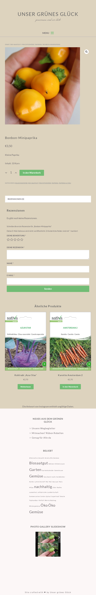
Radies (59, 487)
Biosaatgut (38, 463)
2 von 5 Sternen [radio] (11, 239)
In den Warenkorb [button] (70, 387)
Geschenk (47, 477)
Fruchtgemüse (28, 44)
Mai (47, 482)
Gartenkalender (48, 470)
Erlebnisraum (60, 464)
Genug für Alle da (41, 437)
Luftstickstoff (40, 482)
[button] (86, 51)
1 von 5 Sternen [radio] (8, 239)
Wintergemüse (34, 506)
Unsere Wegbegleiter (43, 428)
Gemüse (36, 476)
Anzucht (41, 458)
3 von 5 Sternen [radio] (15, 239)
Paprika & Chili (65, 183)
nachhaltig (43, 486)
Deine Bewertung (16, 235)
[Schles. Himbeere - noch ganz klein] (48, 537)
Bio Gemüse (54, 458)
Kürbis (31, 482)
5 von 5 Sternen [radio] (21, 239)
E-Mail (10, 275)
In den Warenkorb (32, 172)
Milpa (31, 487)
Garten (35, 469)
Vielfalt (41, 500)
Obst (54, 487)
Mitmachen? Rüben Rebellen (48, 433)
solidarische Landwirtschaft (48, 492)
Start (7, 44)
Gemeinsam (58, 470)
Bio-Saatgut (16, 44)
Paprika (38, 44)
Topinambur (33, 500)
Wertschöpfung (50, 500)
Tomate (62, 496)
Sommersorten (34, 496)
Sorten (43, 496)
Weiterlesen (25, 387)
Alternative (33, 458)
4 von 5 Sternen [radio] (18, 239)
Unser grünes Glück (48, 14)
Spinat (48, 496)
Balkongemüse (21, 183)
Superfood (55, 496)
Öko (44, 505)
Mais (61, 482)
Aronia (47, 458)
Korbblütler (60, 477)
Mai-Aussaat (53, 482)
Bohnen (51, 464)
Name (10, 263)
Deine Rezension (15, 247)
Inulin (54, 477)
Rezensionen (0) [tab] (16, 199)
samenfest (33, 492)
